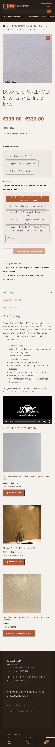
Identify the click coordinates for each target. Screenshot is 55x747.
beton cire (11, 275)
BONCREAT (11, 279)
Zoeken (27, 742)
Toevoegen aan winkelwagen (29, 251)
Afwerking (7, 181)
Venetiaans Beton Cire (34, 275)
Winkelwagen (42, 740)
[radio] (21, 156)
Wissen (13, 238)
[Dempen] (44, 421)
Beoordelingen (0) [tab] (10, 307)
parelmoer (20, 275)
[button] (48, 38)
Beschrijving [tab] (8, 292)
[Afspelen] (6, 421)
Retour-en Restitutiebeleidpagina (21, 711)
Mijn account (9, 742)
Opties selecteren (13, 492)
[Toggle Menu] (49, 11)
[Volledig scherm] (48, 421)
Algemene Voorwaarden (17, 705)
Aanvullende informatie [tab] (12, 299)
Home (8, 26)
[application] (27, 410)
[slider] (25, 421)
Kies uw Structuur (10, 146)
